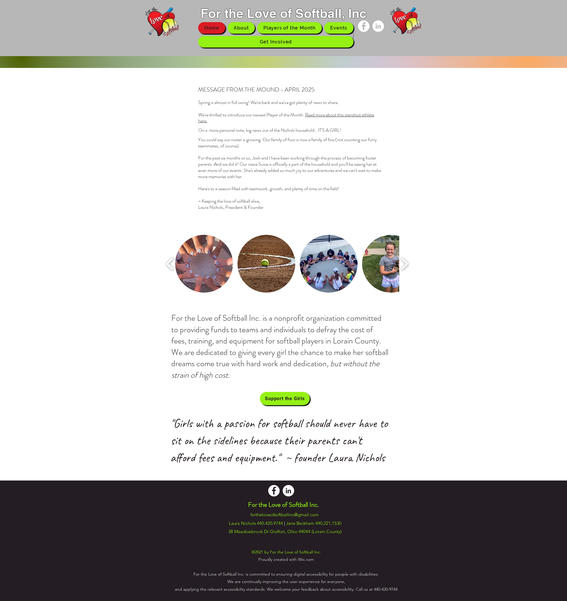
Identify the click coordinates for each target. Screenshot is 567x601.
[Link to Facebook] (363, 26)
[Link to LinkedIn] (378, 26)
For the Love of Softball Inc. (283, 504)
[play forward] (404, 264)
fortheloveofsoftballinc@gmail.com (284, 514)
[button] (204, 264)
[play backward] (170, 264)
